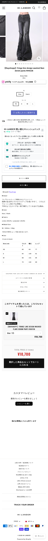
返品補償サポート (24, 291)
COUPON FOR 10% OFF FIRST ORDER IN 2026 (24, 273)
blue (19, 94)
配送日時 (24, 282)
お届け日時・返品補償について (24, 463)
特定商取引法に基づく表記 (24, 475)
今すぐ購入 (24, 185)
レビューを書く (24, 404)
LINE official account (24, 481)
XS (16, 104)
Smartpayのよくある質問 (24, 490)
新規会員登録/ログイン (24, 496)
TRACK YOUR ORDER (24, 505)
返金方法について (24, 469)
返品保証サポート (24, 466)
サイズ (24, 100)
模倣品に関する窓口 (24, 487)
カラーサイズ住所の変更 (24, 278)
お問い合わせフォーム (24, 484)
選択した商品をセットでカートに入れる (24, 363)
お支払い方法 (24, 478)
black (28, 94)
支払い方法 (24, 287)
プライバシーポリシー (24, 472)
